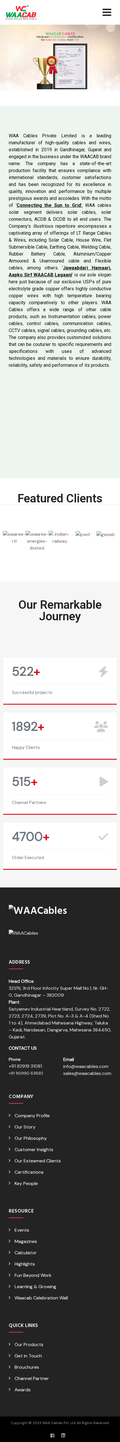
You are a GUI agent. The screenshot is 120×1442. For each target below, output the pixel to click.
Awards (23, 1390)
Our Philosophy (31, 1138)
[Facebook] (52, 1435)
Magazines (26, 1241)
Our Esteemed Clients (38, 1161)
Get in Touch (28, 1356)
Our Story (25, 1127)
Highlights (25, 1264)
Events (22, 1230)
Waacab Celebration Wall (41, 1298)
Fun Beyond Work (33, 1275)
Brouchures (27, 1367)
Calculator (26, 1253)
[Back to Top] (107, 1432)
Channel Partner (32, 1378)
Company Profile (32, 1116)
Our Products (29, 1344)
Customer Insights (34, 1149)
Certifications (29, 1172)
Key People (26, 1183)
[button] (6, 58)
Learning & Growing (35, 1287)
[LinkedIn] (63, 1435)
